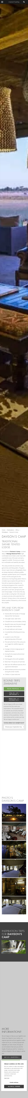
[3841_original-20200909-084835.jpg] (14, 905)
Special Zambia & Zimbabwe (11, 950)
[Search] (24, 2)
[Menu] (2, 2)
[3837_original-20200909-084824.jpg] (14, 831)
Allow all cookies (14, 1086)
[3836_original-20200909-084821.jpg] (14, 813)
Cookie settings (14, 1082)
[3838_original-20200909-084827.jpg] (14, 850)
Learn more (6, 1078)
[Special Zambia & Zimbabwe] (13, 941)
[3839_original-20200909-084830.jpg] (14, 868)
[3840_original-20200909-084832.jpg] (14, 887)
